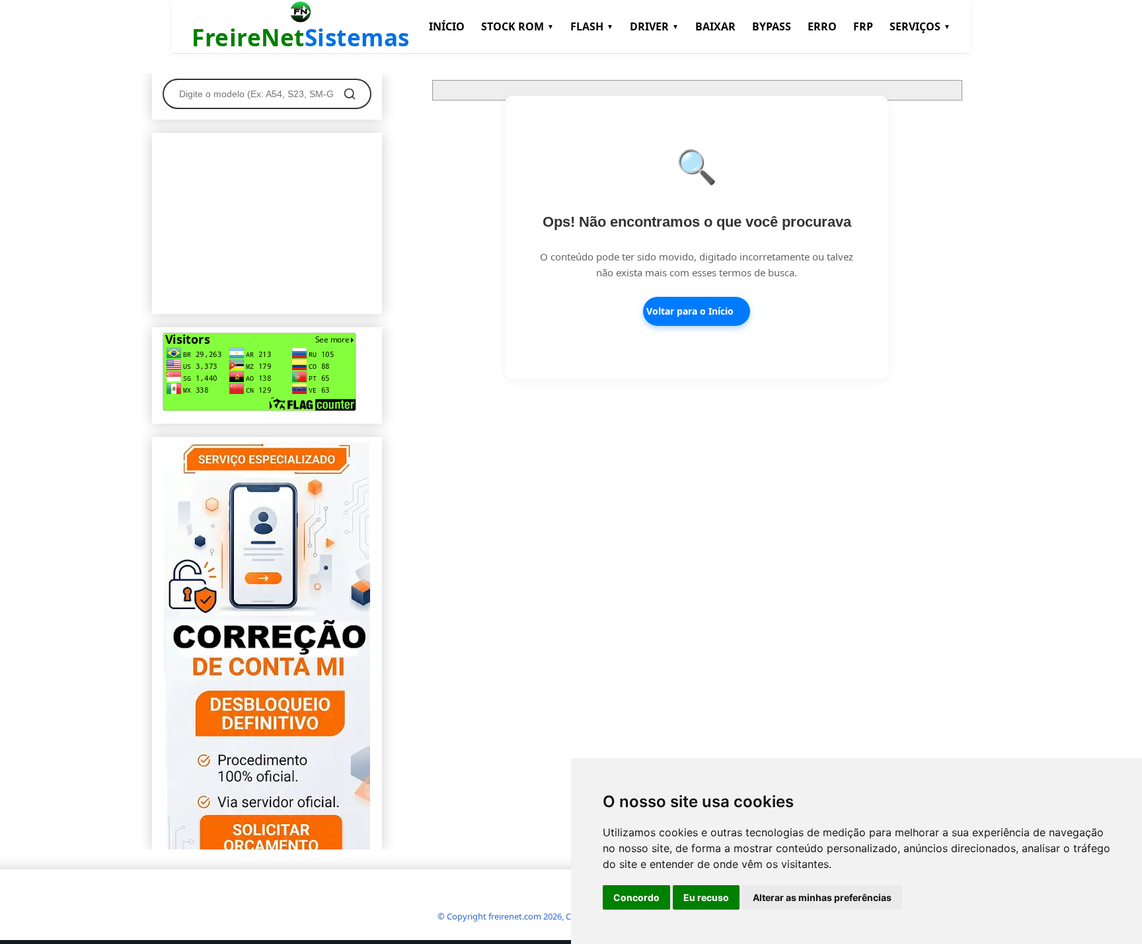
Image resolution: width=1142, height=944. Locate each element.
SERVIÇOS (920, 26)
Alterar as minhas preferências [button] (822, 897)
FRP (863, 26)
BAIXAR (715, 26)
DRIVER (654, 26)
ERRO (822, 26)
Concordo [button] (636, 897)
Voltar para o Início (690, 311)
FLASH (591, 26)
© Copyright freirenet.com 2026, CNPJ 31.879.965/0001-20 (550, 916)
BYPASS (771, 26)
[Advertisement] (267, 220)
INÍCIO (447, 26)
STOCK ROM (517, 26)
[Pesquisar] (349, 94)
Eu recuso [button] (706, 897)
